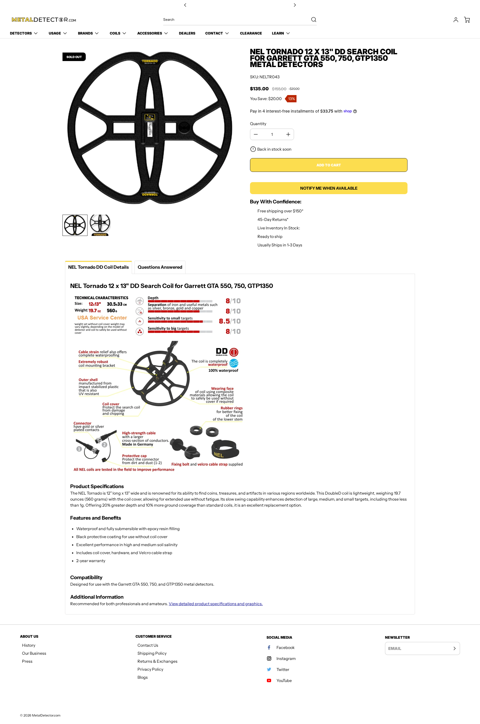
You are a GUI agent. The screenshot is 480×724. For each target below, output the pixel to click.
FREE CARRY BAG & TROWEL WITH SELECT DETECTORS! (240, 5)
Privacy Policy (150, 669)
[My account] (453, 19)
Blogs (143, 677)
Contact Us (148, 645)
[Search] (311, 19)
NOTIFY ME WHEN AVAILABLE (329, 188)
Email (394, 648)
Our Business (34, 653)
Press (27, 661)
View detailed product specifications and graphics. (216, 603)
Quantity (258, 123)
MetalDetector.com (46, 715)
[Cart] (464, 19)
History (28, 645)
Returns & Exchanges (158, 661)
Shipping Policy (152, 653)
